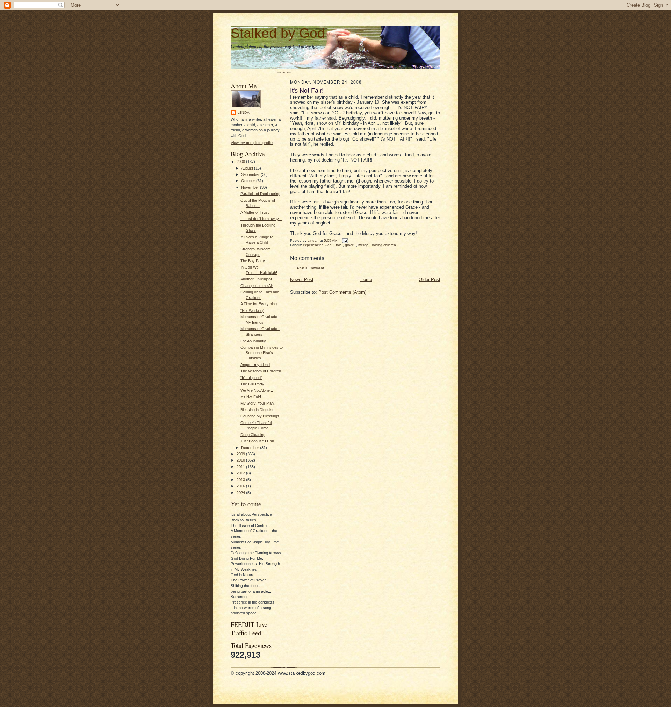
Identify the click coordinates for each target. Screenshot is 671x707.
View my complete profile (252, 143)
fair (338, 245)
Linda (244, 112)
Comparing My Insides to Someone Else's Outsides (261, 352)
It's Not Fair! (250, 397)
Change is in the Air (256, 286)
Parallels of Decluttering (260, 194)
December (250, 447)
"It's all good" (251, 378)
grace (349, 245)
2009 (241, 454)
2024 (241, 493)
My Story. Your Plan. (257, 403)
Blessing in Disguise (257, 410)
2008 (241, 161)
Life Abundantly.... (255, 341)
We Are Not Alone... (256, 390)
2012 (241, 473)
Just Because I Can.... (259, 441)
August (247, 168)
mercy (363, 245)
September (251, 174)
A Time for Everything (258, 304)
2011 (241, 467)
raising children (384, 245)
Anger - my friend (255, 365)
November (250, 187)
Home (366, 279)
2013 (241, 480)
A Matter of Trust (254, 212)
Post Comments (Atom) (342, 292)
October (248, 181)
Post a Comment (310, 268)
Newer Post (301, 279)
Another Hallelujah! (256, 279)
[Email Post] (344, 240)
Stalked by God (278, 33)
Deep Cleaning (252, 435)
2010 (241, 460)
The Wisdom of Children (260, 371)
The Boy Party (252, 261)
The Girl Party (252, 384)
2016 (241, 486)
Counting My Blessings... (261, 416)
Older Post (429, 279)
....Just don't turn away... (261, 218)
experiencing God (317, 245)
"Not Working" (252, 310)
